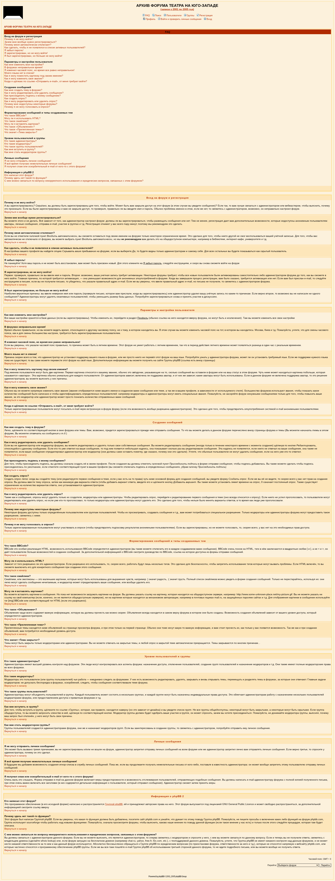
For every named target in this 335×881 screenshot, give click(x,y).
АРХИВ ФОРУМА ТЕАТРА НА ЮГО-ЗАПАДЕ (28, 26)
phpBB (161, 876)
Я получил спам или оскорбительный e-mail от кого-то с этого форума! (45, 166)
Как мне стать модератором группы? (25, 152)
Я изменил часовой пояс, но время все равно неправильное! (39, 70)
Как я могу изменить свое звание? (23, 78)
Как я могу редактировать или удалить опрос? (30, 101)
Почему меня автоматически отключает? (27, 44)
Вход (209, 19)
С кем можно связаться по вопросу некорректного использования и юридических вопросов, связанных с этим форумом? (73, 180)
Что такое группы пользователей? (23, 146)
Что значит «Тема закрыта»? (20, 132)
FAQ (147, 15)
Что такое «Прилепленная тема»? (24, 129)
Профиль (150, 19)
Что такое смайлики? (16, 121)
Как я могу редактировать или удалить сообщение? (34, 92)
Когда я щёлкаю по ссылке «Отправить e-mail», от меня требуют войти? (45, 81)
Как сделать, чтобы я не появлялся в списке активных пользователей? (44, 47)
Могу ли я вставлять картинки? (22, 123)
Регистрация (206, 15)
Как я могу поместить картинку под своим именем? (33, 75)
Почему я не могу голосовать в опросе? (27, 106)
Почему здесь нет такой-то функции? (25, 177)
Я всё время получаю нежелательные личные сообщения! (38, 163)
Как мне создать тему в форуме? (23, 90)
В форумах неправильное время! (23, 67)
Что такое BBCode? (15, 115)
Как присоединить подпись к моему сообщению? (32, 95)
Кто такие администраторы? (20, 141)
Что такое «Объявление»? (19, 126)
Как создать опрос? (15, 98)
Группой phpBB (113, 804)
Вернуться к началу (15, 211)
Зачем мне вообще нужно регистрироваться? (30, 41)
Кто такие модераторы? (18, 143)
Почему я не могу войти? (18, 39)
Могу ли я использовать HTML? (22, 118)
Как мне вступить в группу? (19, 149)
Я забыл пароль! (13, 50)
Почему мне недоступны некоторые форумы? (30, 104)
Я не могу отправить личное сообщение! (27, 160)
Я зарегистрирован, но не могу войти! (26, 53)
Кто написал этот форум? (19, 175)
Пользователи (173, 15)
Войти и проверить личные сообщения (181, 19)
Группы (190, 15)
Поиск (158, 15)
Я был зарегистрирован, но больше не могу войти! (33, 55)
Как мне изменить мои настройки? (24, 64)
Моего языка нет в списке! (19, 72)
